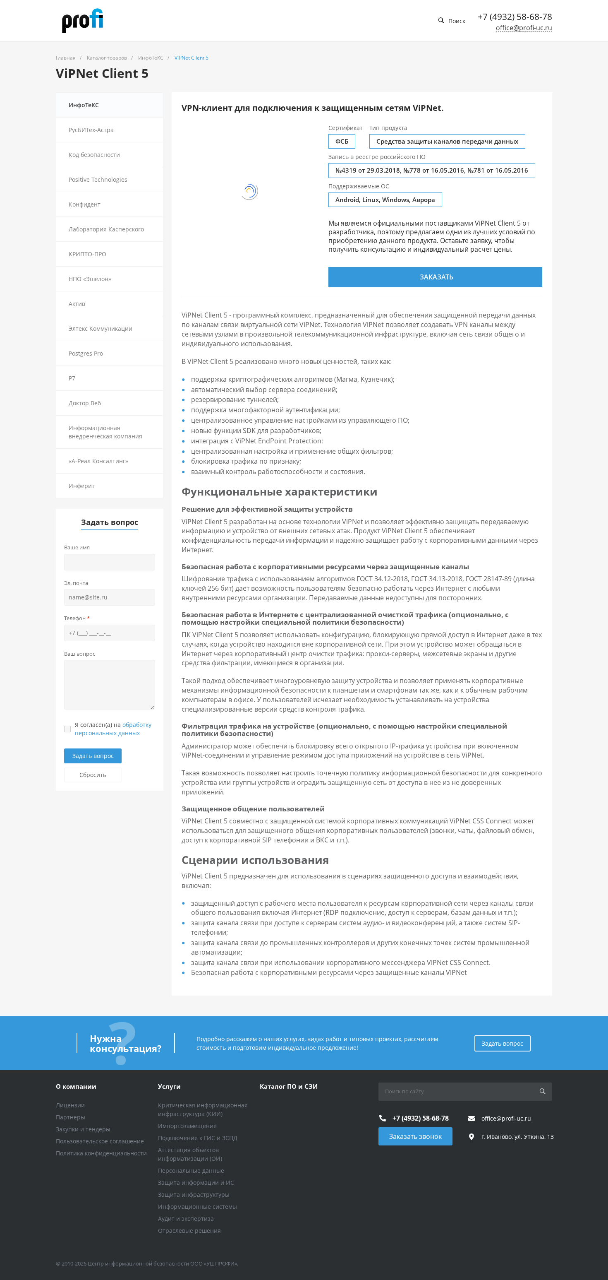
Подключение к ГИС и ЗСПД (197, 1138)
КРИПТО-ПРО (87, 254)
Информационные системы (197, 1206)
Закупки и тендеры (83, 1129)
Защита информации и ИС (196, 1182)
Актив (77, 304)
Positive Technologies (98, 179)
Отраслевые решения (189, 1230)
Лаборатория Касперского (106, 229)
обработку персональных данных (113, 729)
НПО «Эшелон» (90, 279)
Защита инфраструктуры (194, 1194)
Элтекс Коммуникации (100, 328)
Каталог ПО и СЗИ (289, 1086)
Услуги (169, 1086)
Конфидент (85, 204)
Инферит (82, 486)
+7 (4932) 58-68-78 (515, 16)
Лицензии (70, 1105)
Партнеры (70, 1117)
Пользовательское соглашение (100, 1141)
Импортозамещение (187, 1126)
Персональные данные (191, 1170)
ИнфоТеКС (84, 105)
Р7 (72, 378)
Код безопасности (94, 155)
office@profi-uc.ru (524, 27)
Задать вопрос (93, 756)
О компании (76, 1086)
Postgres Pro (86, 353)
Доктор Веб (85, 403)
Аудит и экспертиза (186, 1218)
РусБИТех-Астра (91, 130)
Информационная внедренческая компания (105, 432)
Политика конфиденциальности (101, 1153)
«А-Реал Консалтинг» (98, 461)
